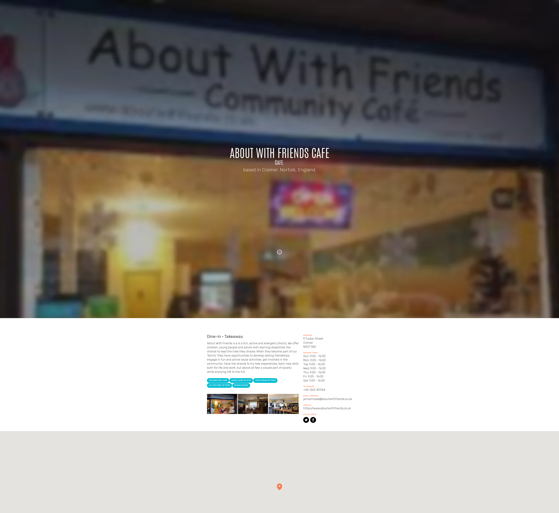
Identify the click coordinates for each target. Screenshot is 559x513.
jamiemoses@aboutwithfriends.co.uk (327, 399)
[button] (279, 486)
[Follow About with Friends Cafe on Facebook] (313, 420)
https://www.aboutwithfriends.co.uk (327, 408)
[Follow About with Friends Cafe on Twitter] (306, 420)
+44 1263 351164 (314, 390)
